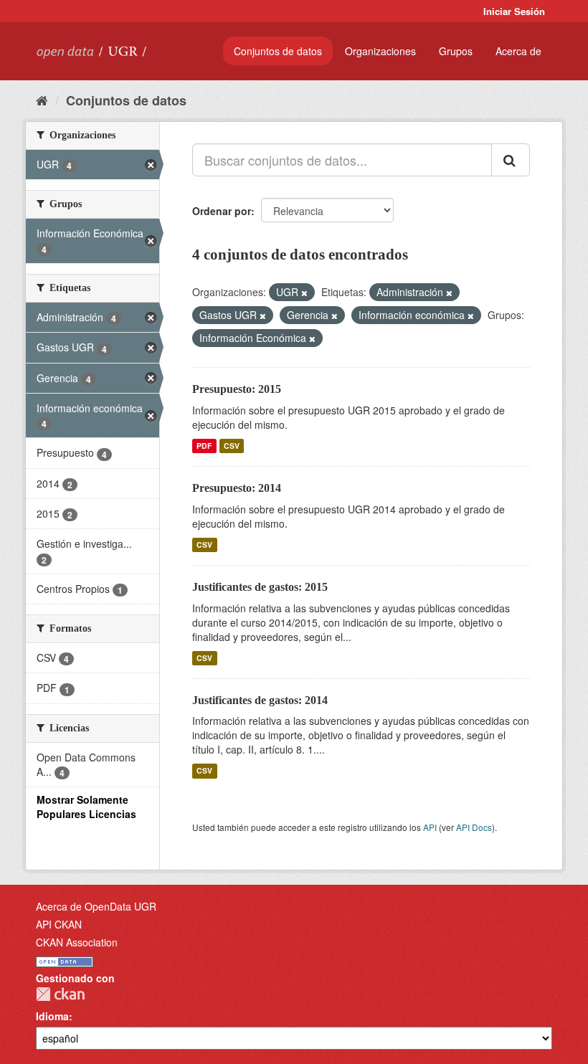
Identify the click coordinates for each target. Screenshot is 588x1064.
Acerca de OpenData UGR (96, 906)
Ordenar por (221, 211)
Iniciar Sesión (514, 11)
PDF (204, 445)
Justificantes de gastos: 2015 (260, 587)
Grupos (456, 51)
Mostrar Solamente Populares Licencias (86, 806)
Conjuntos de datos (278, 51)
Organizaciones (380, 51)
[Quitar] (304, 292)
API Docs (474, 827)
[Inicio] (42, 99)
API (430, 827)
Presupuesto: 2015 (236, 389)
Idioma (52, 1016)
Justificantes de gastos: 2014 (260, 700)
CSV (232, 445)
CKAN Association (77, 942)
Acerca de (518, 51)
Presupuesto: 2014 (236, 488)
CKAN (60, 994)
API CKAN (59, 924)
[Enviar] (510, 159)
